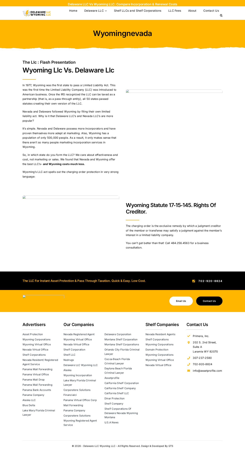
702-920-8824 (210, 281)
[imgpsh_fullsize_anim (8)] (43, 296)
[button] (221, 15)
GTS (170, 445)
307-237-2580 (202, 358)
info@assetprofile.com (207, 370)
